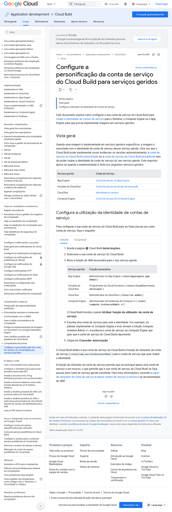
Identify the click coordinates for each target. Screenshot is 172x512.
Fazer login (161, 4)
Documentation (73, 54)
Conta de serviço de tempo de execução (117, 186)
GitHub (114, 450)
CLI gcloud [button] (80, 239)
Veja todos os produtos (61, 450)
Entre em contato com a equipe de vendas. (62, 471)
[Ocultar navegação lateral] (40, 506)
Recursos (98, 21)
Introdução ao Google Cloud (122, 457)
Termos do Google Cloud (116, 492)
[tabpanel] (108, 294)
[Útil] (153, 54)
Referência (41, 21)
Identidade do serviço (107, 192)
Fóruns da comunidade (92, 450)
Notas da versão (88, 461)
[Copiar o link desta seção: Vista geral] (78, 136)
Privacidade (75, 492)
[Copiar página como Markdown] (71, 90)
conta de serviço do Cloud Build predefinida (130, 156)
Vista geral (10, 21)
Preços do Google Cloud (61, 456)
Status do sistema (89, 466)
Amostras (59, 21)
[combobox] (84, 4)
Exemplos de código (121, 464)
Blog (143, 450)
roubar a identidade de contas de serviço (80, 119)
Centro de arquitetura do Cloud (124, 471)
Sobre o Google (57, 492)
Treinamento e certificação (118, 479)
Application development (30, 14)
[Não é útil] (158, 54)
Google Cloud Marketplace (56, 462)
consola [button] (63, 239)
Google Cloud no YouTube (149, 468)
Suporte (84, 456)
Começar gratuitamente (150, 14)
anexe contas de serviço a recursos (118, 377)
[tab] (63, 239)
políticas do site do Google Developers (89, 424)
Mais (50, 4)
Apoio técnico (79, 21)
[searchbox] (22, 32)
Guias (25, 21)
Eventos (145, 456)
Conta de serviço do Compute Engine (115, 198)
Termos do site (92, 492)
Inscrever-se (130, 504)
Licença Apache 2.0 (139, 420)
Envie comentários (146, 67)
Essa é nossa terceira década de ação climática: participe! (81, 498)
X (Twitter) (147, 461)
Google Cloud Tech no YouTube (152, 476)
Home (59, 54)
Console (113, 4)
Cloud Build (63, 14)
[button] (22, 45)
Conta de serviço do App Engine (112, 180)
